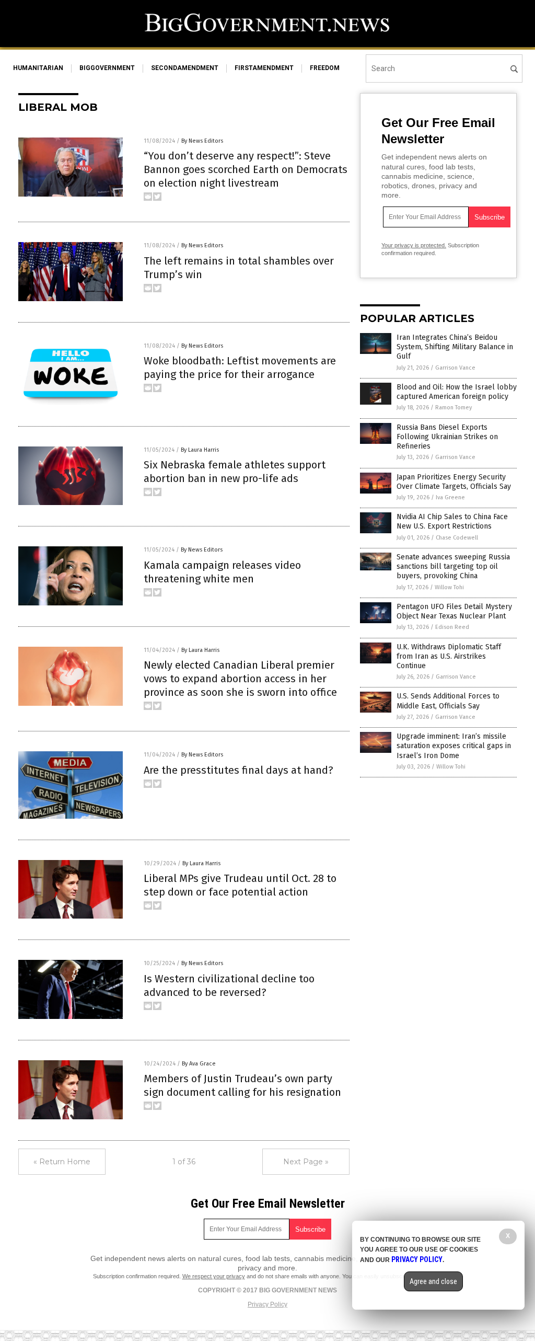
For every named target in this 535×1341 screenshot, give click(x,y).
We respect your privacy (213, 1276)
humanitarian (38, 68)
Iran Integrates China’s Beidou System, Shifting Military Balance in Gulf (455, 347)
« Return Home (61, 1161)
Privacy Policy (267, 1304)
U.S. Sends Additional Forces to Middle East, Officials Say (448, 701)
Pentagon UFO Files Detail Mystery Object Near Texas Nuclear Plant (454, 611)
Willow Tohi (449, 587)
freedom (325, 68)
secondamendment (184, 68)
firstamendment (264, 68)
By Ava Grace (199, 1063)
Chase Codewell (457, 537)
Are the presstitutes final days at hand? (238, 770)
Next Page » (306, 1161)
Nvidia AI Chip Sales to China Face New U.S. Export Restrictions (452, 521)
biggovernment (107, 68)
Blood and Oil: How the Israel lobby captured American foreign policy (457, 392)
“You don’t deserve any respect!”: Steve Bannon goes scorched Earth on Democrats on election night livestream (245, 169)
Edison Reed (452, 627)
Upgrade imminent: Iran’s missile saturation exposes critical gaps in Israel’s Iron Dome (454, 746)
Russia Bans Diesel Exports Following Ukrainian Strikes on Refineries (447, 437)
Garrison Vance (455, 367)
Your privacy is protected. (413, 245)
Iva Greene (450, 497)
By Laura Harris (200, 449)
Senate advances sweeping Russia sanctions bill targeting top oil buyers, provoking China (453, 566)
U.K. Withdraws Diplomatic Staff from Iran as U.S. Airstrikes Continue (449, 656)
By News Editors (202, 140)
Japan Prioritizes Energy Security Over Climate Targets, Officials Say (454, 482)
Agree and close (433, 1281)
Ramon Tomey (453, 407)
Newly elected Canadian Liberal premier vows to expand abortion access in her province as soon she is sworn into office (240, 678)
